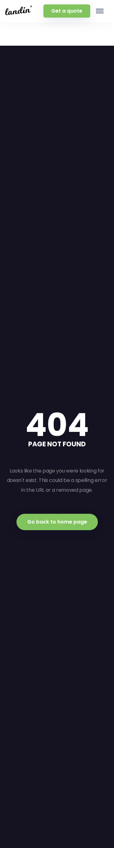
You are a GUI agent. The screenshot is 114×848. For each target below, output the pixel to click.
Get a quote (66, 10)
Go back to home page (57, 521)
